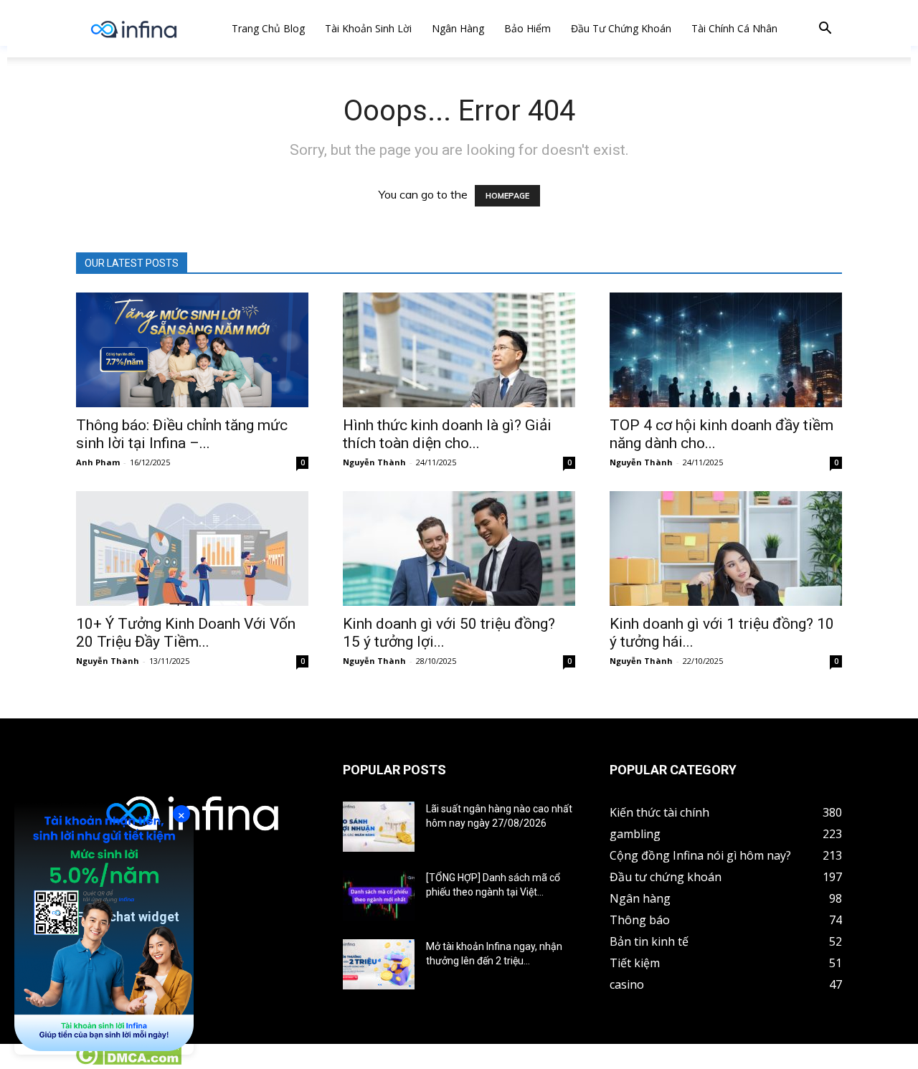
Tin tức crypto (36, 1061)
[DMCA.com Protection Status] (128, 1061)
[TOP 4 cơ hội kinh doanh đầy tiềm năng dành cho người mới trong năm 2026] (726, 350)
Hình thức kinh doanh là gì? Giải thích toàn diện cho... (447, 434)
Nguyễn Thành (374, 462)
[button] (825, 30)
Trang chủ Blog (268, 28)
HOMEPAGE (507, 196)
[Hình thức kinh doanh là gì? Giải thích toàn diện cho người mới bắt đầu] (459, 350)
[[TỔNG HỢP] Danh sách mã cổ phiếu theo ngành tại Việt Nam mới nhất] (379, 895)
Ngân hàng (458, 28)
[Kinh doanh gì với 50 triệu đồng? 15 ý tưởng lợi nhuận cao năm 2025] (459, 548)
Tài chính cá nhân (734, 28)
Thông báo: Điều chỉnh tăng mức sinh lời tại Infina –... (182, 434)
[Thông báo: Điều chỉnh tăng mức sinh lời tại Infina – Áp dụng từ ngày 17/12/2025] (192, 350)
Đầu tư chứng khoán (621, 28)
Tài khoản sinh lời (368, 28)
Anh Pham (98, 462)
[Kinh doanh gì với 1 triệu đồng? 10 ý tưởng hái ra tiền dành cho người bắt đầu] (726, 548)
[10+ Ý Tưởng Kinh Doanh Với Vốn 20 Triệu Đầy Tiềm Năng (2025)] (192, 548)
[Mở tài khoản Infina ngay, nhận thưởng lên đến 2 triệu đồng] (379, 964)
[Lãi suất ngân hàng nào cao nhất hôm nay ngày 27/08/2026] (379, 827)
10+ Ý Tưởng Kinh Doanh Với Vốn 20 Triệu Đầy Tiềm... (185, 632)
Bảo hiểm (527, 28)
